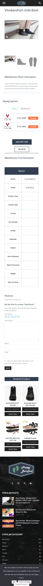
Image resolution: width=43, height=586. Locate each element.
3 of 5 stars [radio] (12, 316)
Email (7, 352)
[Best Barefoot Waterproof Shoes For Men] (8, 512)
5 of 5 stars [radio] (18, 316)
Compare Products (21, 584)
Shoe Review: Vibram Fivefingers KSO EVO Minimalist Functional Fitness (28, 523)
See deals (33, 118)
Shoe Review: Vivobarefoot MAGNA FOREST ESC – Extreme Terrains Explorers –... (27, 500)
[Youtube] (30, 483)
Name (7, 343)
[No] (40, 575)
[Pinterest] (24, 483)
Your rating (8, 314)
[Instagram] (18, 483)
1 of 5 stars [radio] (6, 316)
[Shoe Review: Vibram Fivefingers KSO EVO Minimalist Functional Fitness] (8, 524)
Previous (7, 37)
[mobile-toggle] (4, 3)
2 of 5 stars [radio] (9, 316)
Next (36, 37)
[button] (40, 3)
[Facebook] (12, 483)
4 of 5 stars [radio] (15, 316)
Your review (9, 320)
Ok (14, 582)
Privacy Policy (24, 582)
